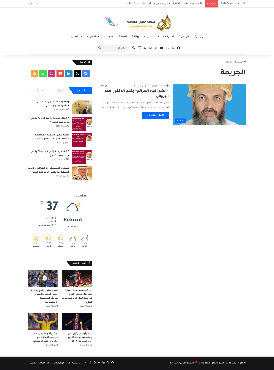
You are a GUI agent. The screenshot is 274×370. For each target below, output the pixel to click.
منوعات (109, 36)
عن (68, 363)
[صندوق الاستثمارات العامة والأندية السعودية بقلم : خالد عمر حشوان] (82, 173)
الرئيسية (200, 36)
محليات (148, 36)
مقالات (78, 36)
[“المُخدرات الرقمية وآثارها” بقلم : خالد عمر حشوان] (82, 157)
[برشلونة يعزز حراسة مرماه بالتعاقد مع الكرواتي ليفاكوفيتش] (43, 321)
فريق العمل (58, 363)
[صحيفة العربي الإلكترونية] (137, 23)
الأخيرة (60, 90)
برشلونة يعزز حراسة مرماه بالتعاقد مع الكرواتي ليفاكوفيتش (45, 337)
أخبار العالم (167, 36)
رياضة (135, 36)
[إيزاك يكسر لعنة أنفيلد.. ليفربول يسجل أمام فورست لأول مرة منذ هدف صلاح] (77, 278)
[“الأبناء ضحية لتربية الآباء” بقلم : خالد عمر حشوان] (82, 124)
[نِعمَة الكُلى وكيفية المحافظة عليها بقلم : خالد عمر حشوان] (82, 140)
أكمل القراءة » (155, 115)
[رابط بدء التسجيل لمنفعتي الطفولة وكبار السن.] (82, 107)
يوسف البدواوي (158, 86)
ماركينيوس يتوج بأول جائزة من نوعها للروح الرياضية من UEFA (79, 337)
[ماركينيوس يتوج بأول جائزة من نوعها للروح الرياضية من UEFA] (77, 321)
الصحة (123, 36)
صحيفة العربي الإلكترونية (182, 363)
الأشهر (81, 90)
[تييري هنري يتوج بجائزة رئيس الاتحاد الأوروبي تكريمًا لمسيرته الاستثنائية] (43, 278)
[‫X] (77, 73)
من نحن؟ (184, 36)
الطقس (94, 36)
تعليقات (39, 90)
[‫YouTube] (60, 73)
